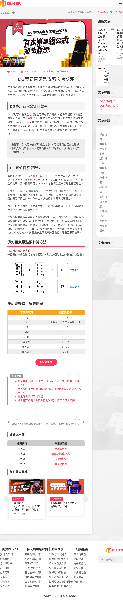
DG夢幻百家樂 (107, 101)
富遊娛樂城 (61, 449)
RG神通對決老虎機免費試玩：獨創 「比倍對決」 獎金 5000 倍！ (65, 506)
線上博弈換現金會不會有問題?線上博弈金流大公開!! (47, 400)
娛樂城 (103, 144)
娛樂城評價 (18, 499)
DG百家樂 (104, 105)
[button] (120, 2)
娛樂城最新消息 (83, 12)
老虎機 (55, 499)
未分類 (103, 197)
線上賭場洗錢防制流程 (30, 396)
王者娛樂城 (61, 463)
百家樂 (14, 71)
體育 (102, 230)
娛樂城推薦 (46, 362)
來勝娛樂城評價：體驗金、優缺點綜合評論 (26, 505)
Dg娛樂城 (61, 458)
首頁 (70, 12)
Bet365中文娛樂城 (60, 453)
